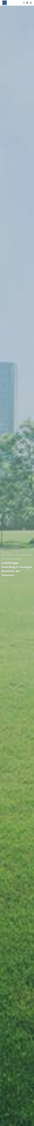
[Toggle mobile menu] (31, 3)
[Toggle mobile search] (24, 3)
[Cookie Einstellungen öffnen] (3, 1124)
